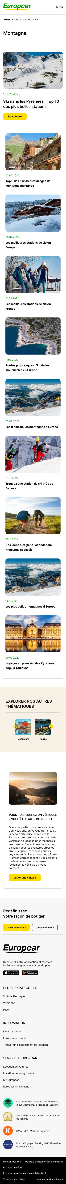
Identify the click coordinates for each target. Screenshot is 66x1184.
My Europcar (11, 1079)
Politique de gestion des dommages (44, 1161)
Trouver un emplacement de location (25, 1044)
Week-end (9, 1003)
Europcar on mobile (15, 1038)
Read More (15, 116)
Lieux (17, 19)
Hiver (6, 1009)
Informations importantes (50, 1179)
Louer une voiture (25, 877)
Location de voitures (15, 1066)
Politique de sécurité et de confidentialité (24, 1173)
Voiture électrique (14, 996)
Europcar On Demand (16, 1086)
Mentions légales (12, 1161)
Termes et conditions (14, 1179)
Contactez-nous (45, 927)
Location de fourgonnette (18, 1073)
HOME (7, 19)
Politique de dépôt (12, 1167)
